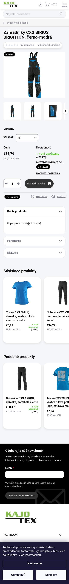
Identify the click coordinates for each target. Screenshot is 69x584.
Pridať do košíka (36, 183)
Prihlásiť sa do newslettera (21, 495)
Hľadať (61, 14)
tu (39, 555)
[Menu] (64, 4)
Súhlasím (51, 574)
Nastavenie (34, 563)
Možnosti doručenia (48, 173)
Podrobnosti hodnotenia (48, 45)
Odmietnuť (18, 574)
